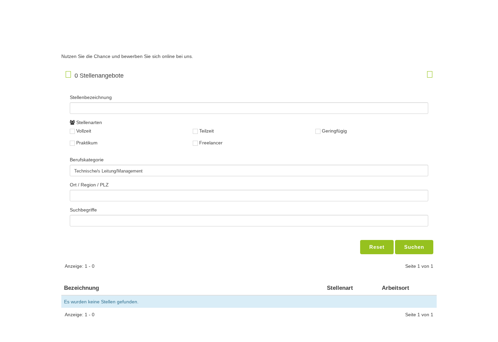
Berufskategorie (87, 159)
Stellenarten (88, 122)
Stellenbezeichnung (91, 97)
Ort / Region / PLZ (89, 184)
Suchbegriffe (83, 210)
